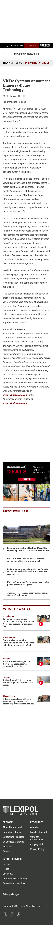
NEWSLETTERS (17, 45)
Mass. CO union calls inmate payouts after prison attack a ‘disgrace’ (28, 583)
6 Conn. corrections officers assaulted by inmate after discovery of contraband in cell (19, 701)
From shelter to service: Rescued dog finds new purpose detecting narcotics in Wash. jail (18, 644)
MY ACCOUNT (31, 45)
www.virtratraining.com (15, 403)
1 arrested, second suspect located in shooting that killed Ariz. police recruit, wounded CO (18, 623)
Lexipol (22, 906)
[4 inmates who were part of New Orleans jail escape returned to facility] (43, 661)
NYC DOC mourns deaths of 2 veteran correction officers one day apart (25, 560)
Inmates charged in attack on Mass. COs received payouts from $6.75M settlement (28, 549)
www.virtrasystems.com (15, 395)
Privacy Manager (11, 894)
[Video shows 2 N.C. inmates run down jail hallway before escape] (43, 679)
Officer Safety (9, 696)
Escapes (6, 658)
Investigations (9, 616)
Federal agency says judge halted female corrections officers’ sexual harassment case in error (27, 571)
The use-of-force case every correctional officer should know (27, 594)
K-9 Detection (9, 637)
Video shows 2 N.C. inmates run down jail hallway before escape (18, 682)
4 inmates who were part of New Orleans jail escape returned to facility (16, 664)
